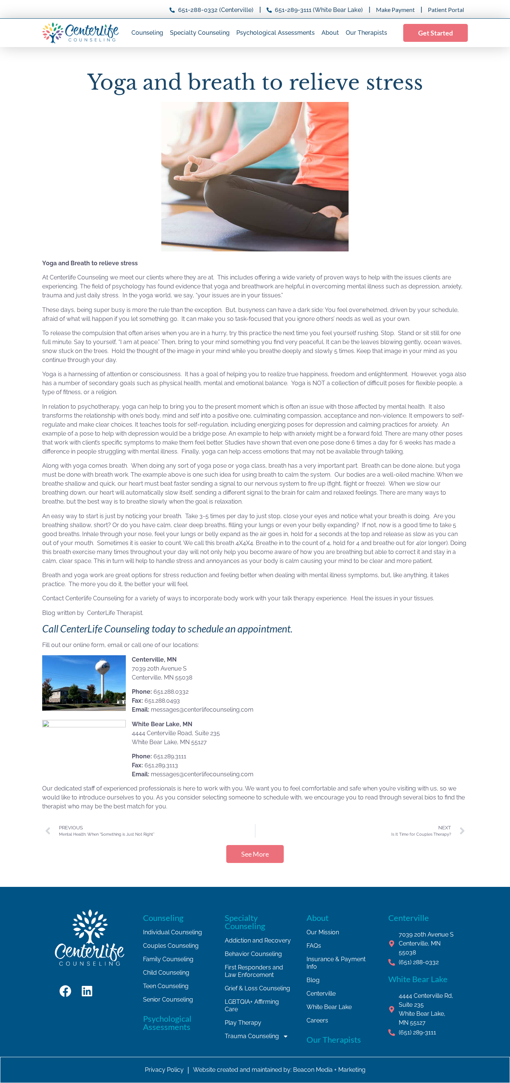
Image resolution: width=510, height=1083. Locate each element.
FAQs (314, 945)
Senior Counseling (168, 999)
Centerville (321, 993)
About (330, 32)
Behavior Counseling (253, 953)
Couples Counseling (171, 945)
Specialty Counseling (200, 32)
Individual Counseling (172, 932)
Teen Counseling (166, 986)
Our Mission (323, 932)
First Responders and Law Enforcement (254, 971)
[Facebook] (66, 991)
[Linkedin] (87, 991)
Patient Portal (446, 9)
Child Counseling (166, 972)
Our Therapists (366, 32)
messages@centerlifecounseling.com (202, 709)
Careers (317, 1020)
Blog (313, 980)
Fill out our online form (73, 645)
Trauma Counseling (252, 1036)
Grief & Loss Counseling (257, 988)
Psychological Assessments (275, 32)
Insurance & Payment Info (336, 963)
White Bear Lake (329, 1007)
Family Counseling (168, 959)
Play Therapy (243, 1022)
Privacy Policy (164, 1069)
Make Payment (395, 9)
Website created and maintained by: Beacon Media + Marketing (279, 1069)
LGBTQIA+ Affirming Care (252, 1005)
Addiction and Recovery (258, 940)
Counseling (147, 32)
